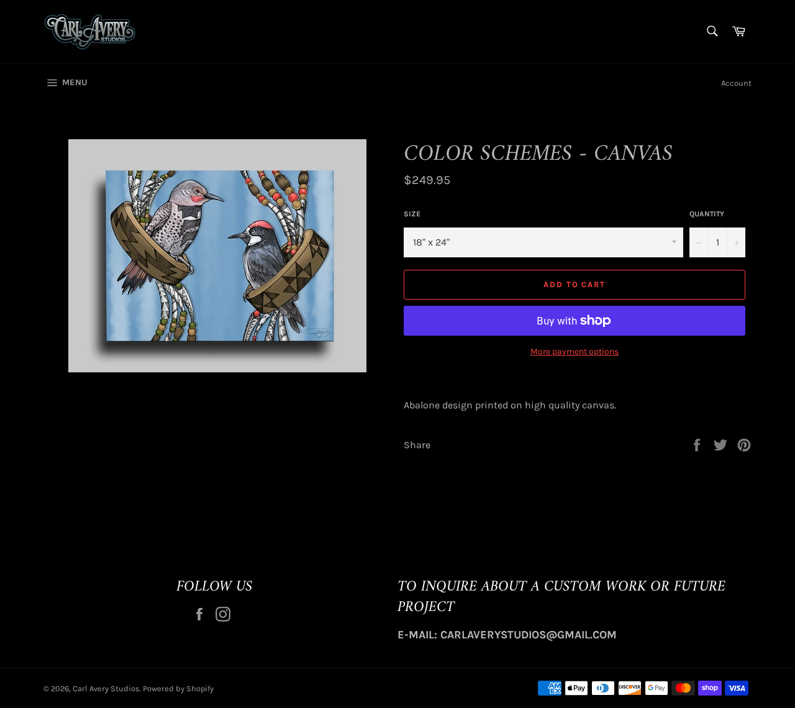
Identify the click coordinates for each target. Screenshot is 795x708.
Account (736, 83)
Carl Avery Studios (106, 688)
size (412, 213)
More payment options (574, 351)
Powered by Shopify (178, 688)
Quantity (706, 213)
